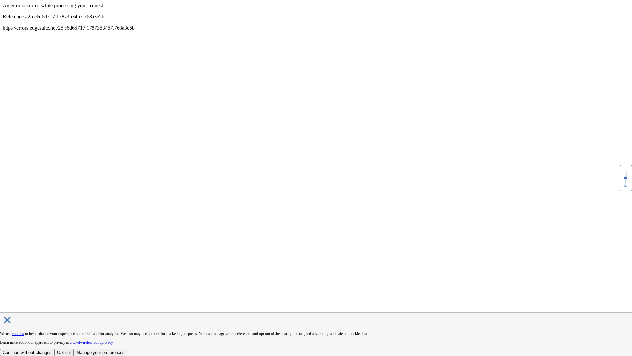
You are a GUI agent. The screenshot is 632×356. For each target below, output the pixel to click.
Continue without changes (27, 352)
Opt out (64, 352)
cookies (18, 333)
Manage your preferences (100, 352)
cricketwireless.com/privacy (91, 342)
